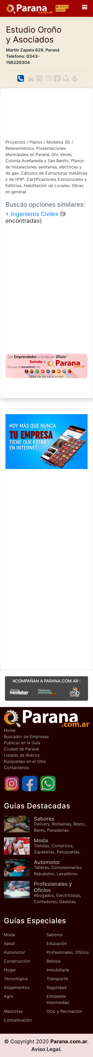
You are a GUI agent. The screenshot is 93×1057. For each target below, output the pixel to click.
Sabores (55, 934)
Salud (9, 943)
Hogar (10, 969)
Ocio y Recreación (64, 1011)
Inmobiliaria (58, 969)
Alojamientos (16, 987)
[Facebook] (29, 783)
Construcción (17, 961)
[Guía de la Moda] (19, 846)
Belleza (53, 961)
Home (10, 730)
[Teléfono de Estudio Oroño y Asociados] (20, 78)
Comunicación (18, 1020)
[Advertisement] (46, 113)
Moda (9, 934)
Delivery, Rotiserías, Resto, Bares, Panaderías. (60, 824)
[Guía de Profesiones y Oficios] (19, 889)
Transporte (57, 978)
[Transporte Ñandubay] (19, 691)
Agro (8, 996)
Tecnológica (16, 978)
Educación (57, 943)
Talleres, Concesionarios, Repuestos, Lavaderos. (58, 867)
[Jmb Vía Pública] (74, 691)
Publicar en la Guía (22, 742)
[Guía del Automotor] (19, 867)
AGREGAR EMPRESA (62, 8)
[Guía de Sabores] (19, 824)
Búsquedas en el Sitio (25, 761)
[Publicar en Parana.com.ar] (46, 366)
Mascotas (13, 1011)
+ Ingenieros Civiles (31, 213)
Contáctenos (16, 767)
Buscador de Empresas (26, 736)
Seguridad (56, 987)
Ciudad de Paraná (21, 748)
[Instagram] (11, 783)
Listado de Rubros (22, 755)
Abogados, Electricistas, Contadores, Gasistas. (57, 892)
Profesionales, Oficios (68, 952)
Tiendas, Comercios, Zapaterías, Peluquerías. (57, 845)
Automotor (14, 952)
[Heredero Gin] (47, 691)
